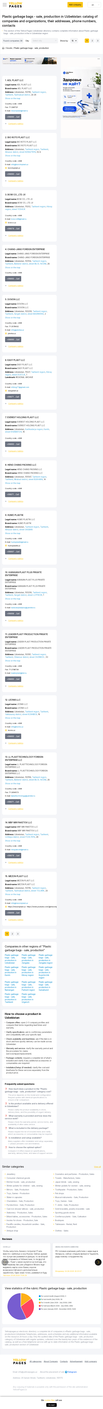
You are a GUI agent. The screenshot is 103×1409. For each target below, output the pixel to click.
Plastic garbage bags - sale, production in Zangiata (28, 959)
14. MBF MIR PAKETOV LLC (18, 822)
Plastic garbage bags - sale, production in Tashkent (12, 998)
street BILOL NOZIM (37, 264)
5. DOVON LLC (12, 299)
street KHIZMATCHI (13, 432)
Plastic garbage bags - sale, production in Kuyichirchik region (45, 972)
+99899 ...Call (13, 913)
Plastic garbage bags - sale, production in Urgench (28, 998)
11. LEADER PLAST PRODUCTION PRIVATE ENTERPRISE (26, 636)
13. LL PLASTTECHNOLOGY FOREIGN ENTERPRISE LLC (24, 758)
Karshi (46, 429)
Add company (75, 5)
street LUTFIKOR (35, 595)
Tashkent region (39, 92)
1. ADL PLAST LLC (14, 80)
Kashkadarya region (34, 429)
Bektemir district (21, 264)
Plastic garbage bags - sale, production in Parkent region (28, 986)
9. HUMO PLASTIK (14, 515)
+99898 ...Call (13, 613)
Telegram (72, 1372)
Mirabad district (20, 479)
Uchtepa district (12, 837)
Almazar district (11, 152)
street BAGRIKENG (36, 314)
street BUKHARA (36, 479)
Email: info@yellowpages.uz (25, 1372)
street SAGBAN (25, 529)
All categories (36, 1361)
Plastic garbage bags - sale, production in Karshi (12, 971)
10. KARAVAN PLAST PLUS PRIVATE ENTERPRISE (23, 574)
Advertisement (76, 1361)
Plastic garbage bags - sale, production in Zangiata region (46, 959)
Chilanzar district (21, 657)
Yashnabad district (22, 95)
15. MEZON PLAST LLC (16, 876)
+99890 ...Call (13, 117)
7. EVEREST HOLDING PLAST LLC (22, 417)
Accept (51, 1405)
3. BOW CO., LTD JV (15, 194)
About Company (51, 1361)
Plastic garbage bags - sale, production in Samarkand (45, 986)
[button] (28, 124)
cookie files (49, 1400)
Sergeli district (20, 314)
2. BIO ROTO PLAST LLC (17, 137)
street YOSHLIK (18, 209)
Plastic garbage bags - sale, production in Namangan (12, 986)
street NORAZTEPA (27, 152)
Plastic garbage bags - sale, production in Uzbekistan (12, 959)
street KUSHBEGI (29, 714)
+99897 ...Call (13, 551)
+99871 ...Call (13, 397)
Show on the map (12, 98)
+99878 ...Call (13, 228)
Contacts (64, 1361)
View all (97, 1167)
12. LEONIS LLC (13, 699)
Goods (9, 48)
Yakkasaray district (13, 714)
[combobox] (94, 4)
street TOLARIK (37, 891)
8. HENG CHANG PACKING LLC (20, 464)
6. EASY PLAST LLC (15, 360)
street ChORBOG (37, 657)
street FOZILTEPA (27, 837)
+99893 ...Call (13, 279)
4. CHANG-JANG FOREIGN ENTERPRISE (25, 249)
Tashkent (9, 95)
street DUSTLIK (18, 375)
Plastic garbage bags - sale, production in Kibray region (28, 971)
